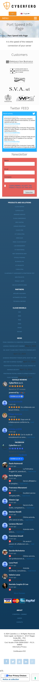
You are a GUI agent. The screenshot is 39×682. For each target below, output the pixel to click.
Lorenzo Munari (16, 524)
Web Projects (19, 277)
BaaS (19, 324)
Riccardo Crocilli (15, 401)
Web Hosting (19, 222)
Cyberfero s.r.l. (16, 383)
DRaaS (20, 327)
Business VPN (19, 261)
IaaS (19, 312)
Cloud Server (19, 206)
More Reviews (19, 593)
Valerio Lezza (14, 575)
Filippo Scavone (15, 414)
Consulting (19, 269)
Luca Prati (13, 563)
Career (19, 618)
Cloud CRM (19, 230)
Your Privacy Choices (17, 675)
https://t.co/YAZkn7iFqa (12, 141)
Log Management (19, 246)
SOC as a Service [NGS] (19, 285)
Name (6, 160)
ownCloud (19, 238)
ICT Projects (19, 265)
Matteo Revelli (15, 512)
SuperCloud (19, 210)
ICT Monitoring (19, 250)
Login (12, 13)
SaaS (19, 316)
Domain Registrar (19, 226)
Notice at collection (11, 679)
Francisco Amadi (16, 536)
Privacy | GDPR (19, 281)
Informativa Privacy (20, 647)
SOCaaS (19, 331)
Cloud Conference (19, 218)
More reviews (19, 440)
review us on (15, 396)
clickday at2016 (15, 429)
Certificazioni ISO (19, 651)
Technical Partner (19, 301)
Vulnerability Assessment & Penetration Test (19, 273)
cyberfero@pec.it (19, 640)
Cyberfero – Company (19, 614)
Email (6, 169)
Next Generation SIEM (19, 253)
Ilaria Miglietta (15, 475)
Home (3, 35)
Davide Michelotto (17, 550)
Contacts (19, 622)
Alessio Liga (14, 500)
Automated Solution (19, 297)
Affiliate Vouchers (19, 293)
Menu (5, 18)
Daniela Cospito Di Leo (18, 584)
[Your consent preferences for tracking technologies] (35, 678)
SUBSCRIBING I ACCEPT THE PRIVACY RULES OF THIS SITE (20, 187)
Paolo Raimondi (16, 463)
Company (7, 177)
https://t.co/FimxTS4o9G (12, 123)
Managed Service (19, 214)
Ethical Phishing (19, 257)
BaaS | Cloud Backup (19, 242)
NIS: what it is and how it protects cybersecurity (19, 350)
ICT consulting (19, 234)
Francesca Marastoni (18, 487)
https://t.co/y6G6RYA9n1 (12, 132)
